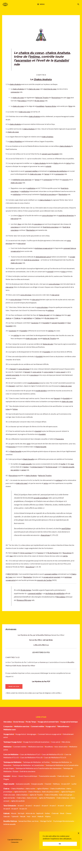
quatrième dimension (66, 215)
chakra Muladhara (15, 141)
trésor (63, 271)
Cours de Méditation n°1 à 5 (30, 754)
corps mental (48, 372)
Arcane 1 (21, 806)
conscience (38, 224)
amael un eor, (41, 640)
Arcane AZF (65, 784)
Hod (28, 816)
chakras (58, 315)
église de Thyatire (42, 98)
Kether (47, 813)
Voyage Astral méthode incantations (36, 742)
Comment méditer (19, 747)
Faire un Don (14, 686)
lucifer (63, 464)
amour (47, 174)
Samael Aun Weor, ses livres (28, 821)
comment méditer (31, 171)
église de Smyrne (20, 792)
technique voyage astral (43, 248)
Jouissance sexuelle (23, 784)
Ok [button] (60, 844)
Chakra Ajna (21, 798)
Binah (62, 813)
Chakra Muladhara (17, 788)
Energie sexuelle (37, 784)
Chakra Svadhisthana (57, 788)
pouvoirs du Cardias (44, 580)
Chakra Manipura (34, 792)
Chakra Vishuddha (51, 795)
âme (70, 106)
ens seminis (15, 470)
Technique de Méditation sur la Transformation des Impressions (38, 768)
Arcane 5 (53, 806)
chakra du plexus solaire (50, 792)
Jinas (20, 215)
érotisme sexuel (51, 467)
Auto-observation (60, 747)
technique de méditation (58, 171)
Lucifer (74, 784)
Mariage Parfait (46, 821)
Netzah (22, 816)
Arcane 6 (61, 806)
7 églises (37, 318)
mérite (65, 556)
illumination (63, 194)
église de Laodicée (18, 801)
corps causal (60, 372)
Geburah (6, 816)
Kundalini (61, 60)
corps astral (37, 372)
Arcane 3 (37, 806)
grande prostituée (41, 498)
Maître (56, 163)
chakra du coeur (31, 53)
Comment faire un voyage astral (49, 734)
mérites (51, 331)
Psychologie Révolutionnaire (63, 821)
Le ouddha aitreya (41, 645)
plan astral (14, 219)
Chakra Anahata (43, 79)
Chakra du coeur (63, 776)
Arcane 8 (6, 809)
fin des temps (39, 101)
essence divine (51, 106)
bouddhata (40, 106)
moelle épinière (33, 383)
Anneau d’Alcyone (24, 600)
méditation (31, 188)
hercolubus (22, 101)
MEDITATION (12, 574)
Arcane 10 (23, 809)
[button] (78, 4)
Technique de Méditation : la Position (36, 762)
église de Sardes (9, 798)
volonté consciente (12, 375)
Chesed (68, 813)
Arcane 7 (69, 806)
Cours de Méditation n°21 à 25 (55, 757)
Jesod (34, 816)
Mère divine (66, 742)
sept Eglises (66, 528)
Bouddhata (49, 747)
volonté (48, 166)
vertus (45, 483)
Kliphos (48, 816)
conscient (56, 577)
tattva (68, 163)
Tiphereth (14, 816)
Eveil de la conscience (27, 771)
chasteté (38, 431)
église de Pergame (68, 792)
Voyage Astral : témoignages (25, 734)
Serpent (13, 369)
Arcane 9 (14, 809)
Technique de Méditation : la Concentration (28, 765)
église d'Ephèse (42, 788)
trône (8, 409)
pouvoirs (65, 180)
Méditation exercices (35, 747)
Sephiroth (39, 813)
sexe (28, 444)
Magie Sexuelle (40, 447)
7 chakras (17, 318)
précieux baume (37, 467)
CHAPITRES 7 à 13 (12, 657)
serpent (54, 323)
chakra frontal (32, 798)
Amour (14, 776)
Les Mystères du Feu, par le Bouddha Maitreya (34, 635)
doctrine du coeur (50, 89)
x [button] (78, 833)
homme (42, 662)
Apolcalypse (56, 98)
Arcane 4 (45, 806)
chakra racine (30, 788)
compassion (15, 92)
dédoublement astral (43, 257)
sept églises (27, 318)
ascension (23, 60)
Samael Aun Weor (28, 665)
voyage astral (48, 577)
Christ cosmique (26, 553)
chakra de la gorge (65, 795)
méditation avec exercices (22, 180)
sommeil (50, 271)
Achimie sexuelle (9, 824)
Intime (35, 56)
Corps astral (55, 742)
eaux (72, 464)
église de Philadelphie (47, 798)
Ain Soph (21, 813)
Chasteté (48, 784)
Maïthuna (56, 784)
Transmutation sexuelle (47, 776)
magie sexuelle (26, 464)
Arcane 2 (29, 806)
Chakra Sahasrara (62, 798)
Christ (15, 553)
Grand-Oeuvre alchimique (27, 776)
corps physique (47, 215)
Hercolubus (60, 597)
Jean (68, 98)
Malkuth (40, 816)
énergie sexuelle (68, 467)
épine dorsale (44, 315)
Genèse (26, 467)
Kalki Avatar (16, 665)
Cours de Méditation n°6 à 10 (52, 754)
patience (51, 310)
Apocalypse (13, 475)
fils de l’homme (52, 553)
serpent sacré (47, 154)
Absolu (13, 813)
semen (23, 470)
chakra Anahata (57, 53)
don (30, 693)
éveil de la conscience (48, 194)
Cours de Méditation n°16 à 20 (31, 757)
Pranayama (59, 439)
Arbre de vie (30, 813)
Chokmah (55, 813)
